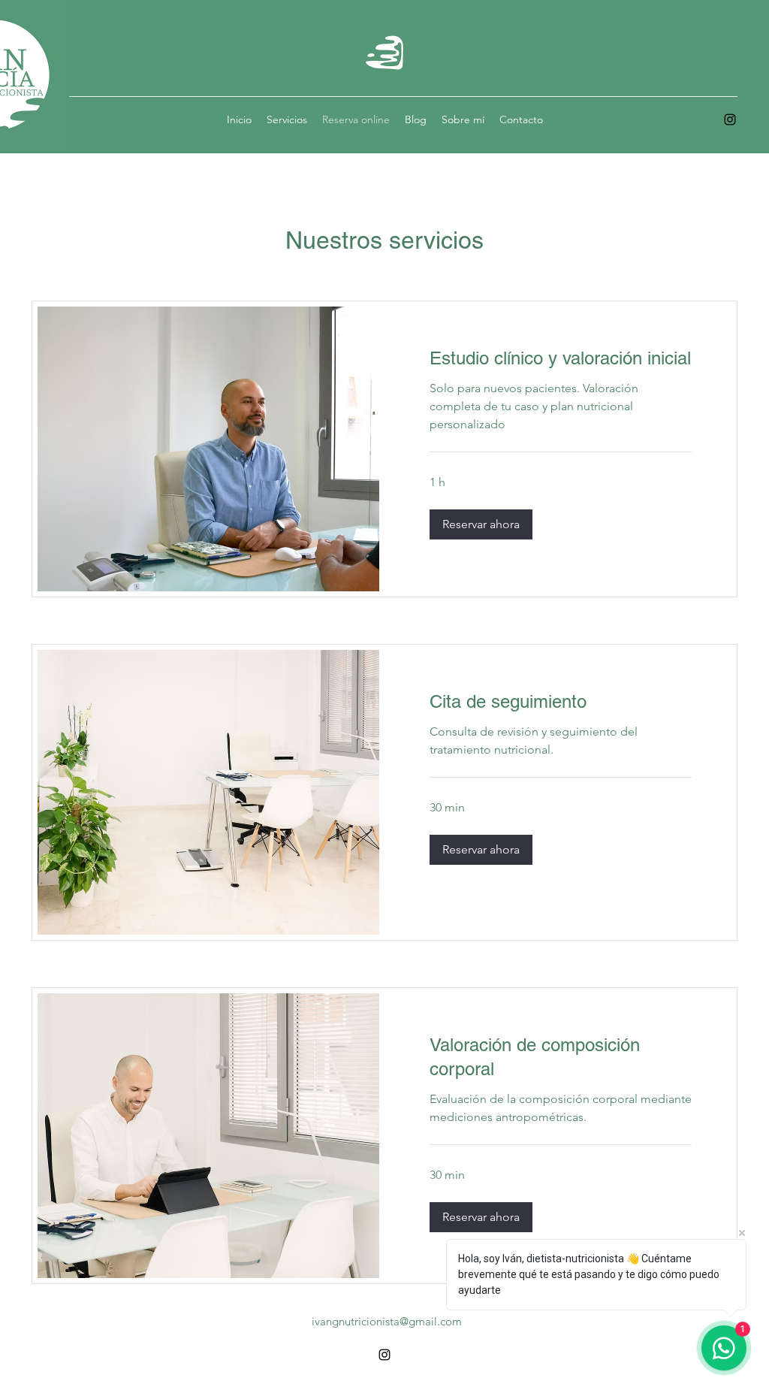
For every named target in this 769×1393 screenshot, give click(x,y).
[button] (481, 524)
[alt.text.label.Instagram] (729, 119)
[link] (561, 358)
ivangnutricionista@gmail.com (387, 1321)
